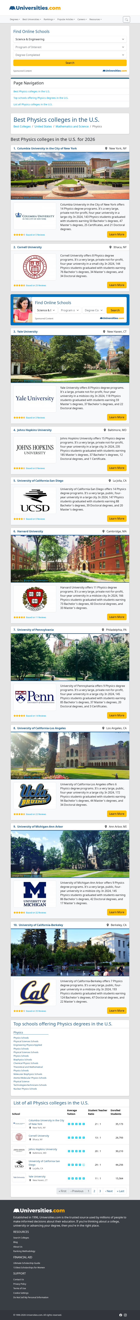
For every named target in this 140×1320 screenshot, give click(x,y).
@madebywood (32, 380)
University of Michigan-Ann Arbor (40, 826)
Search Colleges (21, 1237)
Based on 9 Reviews (35, 518)
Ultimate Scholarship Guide (26, 1263)
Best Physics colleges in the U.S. (31, 91)
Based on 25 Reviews (36, 285)
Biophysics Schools (22, 1059)
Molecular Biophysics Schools (27, 1074)
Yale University (27, 331)
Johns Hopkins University (34, 430)
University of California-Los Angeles (41, 728)
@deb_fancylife (32, 875)
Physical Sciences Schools (25, 1041)
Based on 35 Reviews (36, 1011)
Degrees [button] (14, 19)
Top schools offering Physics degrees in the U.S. (40, 97)
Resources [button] (94, 19)
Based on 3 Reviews (35, 417)
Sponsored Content (22, 71)
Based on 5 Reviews (35, 234)
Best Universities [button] (31, 19)
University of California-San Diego (40, 481)
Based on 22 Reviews (36, 814)
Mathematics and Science (72, 126)
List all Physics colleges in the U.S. (32, 104)
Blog (15, 1242)
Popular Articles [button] (65, 19)
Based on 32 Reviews (36, 912)
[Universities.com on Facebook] (120, 1315)
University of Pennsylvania (35, 630)
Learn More (116, 234)
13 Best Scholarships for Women (29, 1267)
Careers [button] (81, 19)
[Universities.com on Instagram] (125, 1315)
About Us (17, 1246)
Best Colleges (22, 126)
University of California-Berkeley (41, 925)
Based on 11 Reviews (36, 617)
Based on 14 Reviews (36, 715)
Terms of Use (19, 1288)
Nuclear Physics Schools (25, 1088)
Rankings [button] (48, 19)
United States (43, 126)
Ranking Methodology (24, 1251)
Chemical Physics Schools (25, 1063)
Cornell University (29, 247)
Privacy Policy (19, 1283)
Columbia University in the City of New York (47, 148)
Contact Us (18, 1279)
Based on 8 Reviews (35, 468)
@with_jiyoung (32, 777)
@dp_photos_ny (32, 197)
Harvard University (30, 531)
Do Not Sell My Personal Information (30, 1297)
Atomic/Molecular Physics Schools (29, 1077)
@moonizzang (32, 678)
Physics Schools (21, 1037)
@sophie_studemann (36, 580)
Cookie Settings (21, 1293)
